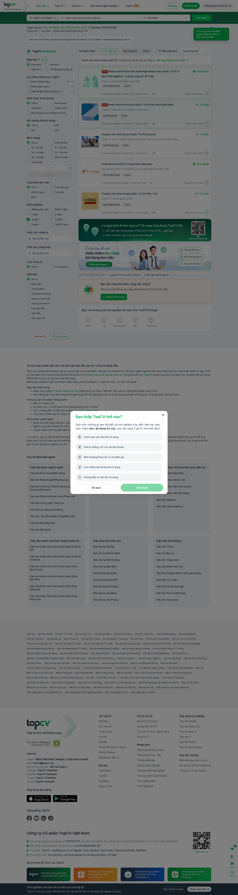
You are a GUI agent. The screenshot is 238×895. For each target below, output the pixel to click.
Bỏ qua (96, 487)
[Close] (163, 415)
